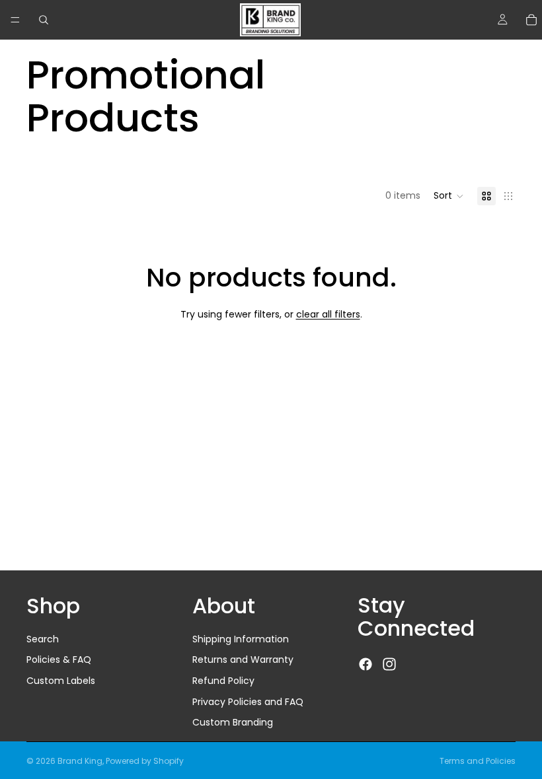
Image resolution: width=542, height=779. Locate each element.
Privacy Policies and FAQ (247, 701)
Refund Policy (223, 680)
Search (42, 639)
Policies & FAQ (58, 660)
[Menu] (15, 20)
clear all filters (328, 314)
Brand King (80, 760)
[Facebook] (365, 664)
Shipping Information (240, 639)
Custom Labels (60, 680)
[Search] (43, 19)
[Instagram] (389, 664)
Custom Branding (232, 722)
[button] (449, 196)
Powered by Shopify (145, 760)
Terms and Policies (478, 760)
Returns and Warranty (242, 660)
